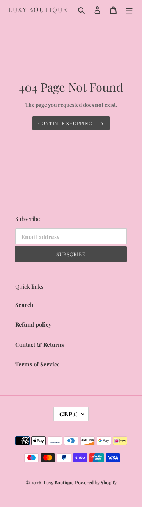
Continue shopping (65, 123)
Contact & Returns (39, 344)
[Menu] (129, 10)
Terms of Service (37, 364)
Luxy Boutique (37, 9)
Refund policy (33, 324)
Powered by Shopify (96, 482)
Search (24, 304)
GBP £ (68, 414)
